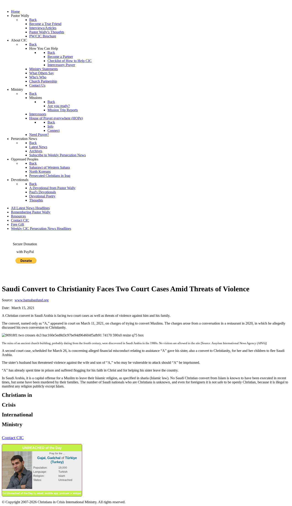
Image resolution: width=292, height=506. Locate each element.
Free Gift (17, 224)
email (40, 493)
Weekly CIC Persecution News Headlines (41, 228)
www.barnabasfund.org (32, 300)
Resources (18, 216)
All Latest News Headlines (30, 208)
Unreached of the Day (20, 493)
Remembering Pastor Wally (30, 212)
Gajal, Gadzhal (48, 458)
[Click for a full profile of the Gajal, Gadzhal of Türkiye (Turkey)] (17, 488)
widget (77, 493)
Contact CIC (20, 220)
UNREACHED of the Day (42, 448)
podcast (64, 493)
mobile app (51, 493)
